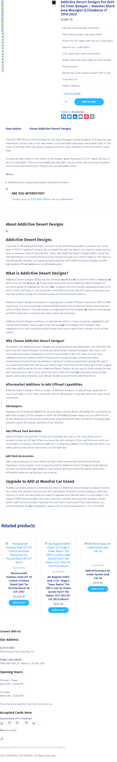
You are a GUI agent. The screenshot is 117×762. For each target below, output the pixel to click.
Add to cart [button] (19, 602)
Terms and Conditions (54, 747)
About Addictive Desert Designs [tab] (50, 128)
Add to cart (89, 101)
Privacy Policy (32, 747)
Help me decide (72, 93)
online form (66, 199)
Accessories (78, 112)
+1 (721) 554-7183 (37, 199)
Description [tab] (13, 128)
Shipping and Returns (11, 747)
